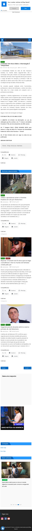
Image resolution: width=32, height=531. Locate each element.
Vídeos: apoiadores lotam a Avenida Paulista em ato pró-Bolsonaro (13, 199)
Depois (19, 8)
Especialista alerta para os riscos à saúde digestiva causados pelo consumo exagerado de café (15, 484)
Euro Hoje (3, 451)
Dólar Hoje (3, 447)
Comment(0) (23, 67)
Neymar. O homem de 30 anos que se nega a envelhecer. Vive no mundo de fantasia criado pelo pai (16, 263)
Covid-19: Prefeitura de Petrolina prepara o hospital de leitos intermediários (28, 368)
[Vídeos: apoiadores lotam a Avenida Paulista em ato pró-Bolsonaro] (16, 184)
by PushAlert (4, 9)
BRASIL (2, 62)
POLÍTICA (8, 324)
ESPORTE (8, 258)
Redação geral (13, 67)
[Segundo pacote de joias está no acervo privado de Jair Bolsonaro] (16, 313)
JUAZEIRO (5, 480)
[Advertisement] (16, 27)
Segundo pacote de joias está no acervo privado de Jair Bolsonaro (15, 328)
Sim (27, 8)
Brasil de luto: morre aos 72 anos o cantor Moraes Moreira (5, 368)
